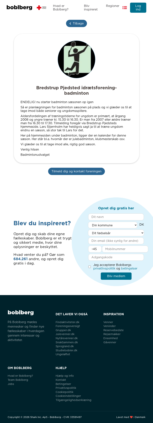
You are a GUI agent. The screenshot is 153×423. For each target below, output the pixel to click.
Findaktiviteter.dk (67, 322)
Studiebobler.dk (66, 350)
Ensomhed (110, 338)
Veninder (109, 326)
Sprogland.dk (65, 346)
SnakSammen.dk (67, 342)
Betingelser (63, 383)
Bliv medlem (116, 276)
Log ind (138, 7)
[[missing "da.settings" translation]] (124, 7)
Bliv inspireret (91, 7)
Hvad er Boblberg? (60, 7)
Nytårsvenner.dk (67, 338)
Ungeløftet (63, 354)
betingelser (129, 268)
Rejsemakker (112, 334)
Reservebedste (113, 330)
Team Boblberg (18, 379)
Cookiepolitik (64, 391)
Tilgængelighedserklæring (73, 400)
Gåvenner (109, 342)
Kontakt (61, 379)
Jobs (11, 383)
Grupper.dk (63, 330)
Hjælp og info (65, 375)
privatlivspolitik (104, 268)
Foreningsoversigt (68, 326)
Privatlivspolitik (66, 387)
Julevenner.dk (65, 334)
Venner (108, 322)
